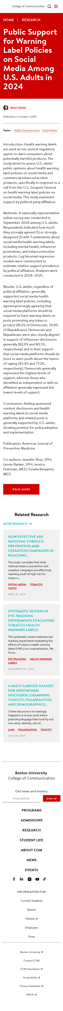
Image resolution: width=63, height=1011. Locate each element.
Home (8, 19)
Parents (30, 918)
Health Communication (27, 130)
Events (31, 869)
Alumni (31, 909)
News (32, 860)
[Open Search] (49, 6)
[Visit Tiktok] (47, 879)
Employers (31, 927)
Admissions (31, 820)
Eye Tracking (17, 659)
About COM (31, 850)
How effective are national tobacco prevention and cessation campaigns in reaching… (31, 546)
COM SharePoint (30, 969)
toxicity (46, 729)
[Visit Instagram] (31, 879)
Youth (12, 588)
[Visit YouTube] (39, 879)
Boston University (30, 952)
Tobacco (36, 584)
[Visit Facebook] (16, 879)
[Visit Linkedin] (24, 879)
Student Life (31, 840)
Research (31, 19)
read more (21, 489)
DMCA (30, 994)
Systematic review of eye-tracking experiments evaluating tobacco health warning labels (31, 620)
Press (31, 936)
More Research (15, 524)
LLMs (11, 729)
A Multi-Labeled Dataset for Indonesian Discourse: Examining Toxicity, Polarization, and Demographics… (31, 695)
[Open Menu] (56, 6)
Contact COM (32, 960)
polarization (27, 729)
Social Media (49, 130)
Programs (32, 810)
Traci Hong (18, 107)
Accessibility (30, 977)
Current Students (31, 900)
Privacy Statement (30, 986)
